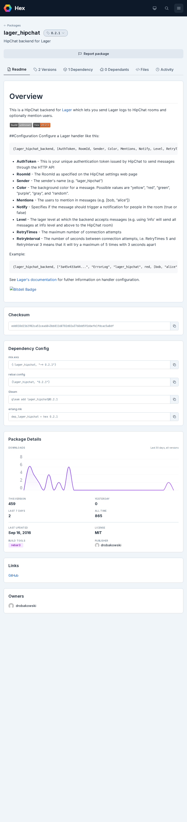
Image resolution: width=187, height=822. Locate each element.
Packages (14, 25)
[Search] (167, 8)
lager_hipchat (22, 32)
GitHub (13, 575)
